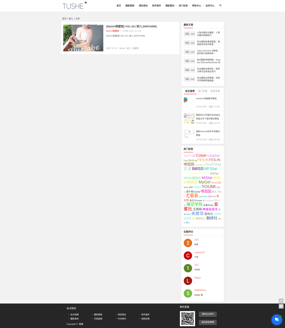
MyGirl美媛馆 (112, 31)
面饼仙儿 (201, 218)
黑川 (188, 223)
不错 (196, 257)
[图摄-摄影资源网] (78, 8)
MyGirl (122, 48)
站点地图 (74, 314)
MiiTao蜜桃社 (192, 178)
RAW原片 (122, 318)
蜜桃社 (208, 214)
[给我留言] (281, 306)
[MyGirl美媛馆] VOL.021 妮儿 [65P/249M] (131, 26)
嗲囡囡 (206, 191)
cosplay (213, 155)
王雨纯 (197, 209)
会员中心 (210, 5)
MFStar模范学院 (202, 170)
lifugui (197, 277)
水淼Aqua (208, 205)
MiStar (207, 178)
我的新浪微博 (208, 322)
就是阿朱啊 (203, 196)
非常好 (197, 269)
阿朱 (193, 219)
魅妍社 (211, 218)
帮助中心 (196, 5)
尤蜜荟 (191, 195)
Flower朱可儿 (200, 165)
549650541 (200, 290)
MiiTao (214, 173)
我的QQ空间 (208, 314)
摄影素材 (170, 5)
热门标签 (183, 5)
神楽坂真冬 (210, 209)
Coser (201, 155)
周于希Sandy (193, 191)
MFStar (210, 168)
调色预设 (143, 5)
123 (196, 265)
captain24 (199, 252)
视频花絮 (145, 318)
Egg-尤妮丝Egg (190, 160)
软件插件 (156, 5)
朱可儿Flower (196, 200)
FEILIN (203, 160)
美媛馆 (136, 48)
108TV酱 (189, 155)
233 (196, 240)
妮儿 (129, 48)
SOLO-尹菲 (188, 187)
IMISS (198, 168)
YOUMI (209, 186)
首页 (119, 5)
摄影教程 (129, 5)
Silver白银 (216, 182)
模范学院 (194, 204)
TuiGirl (197, 187)
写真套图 (98, 318)
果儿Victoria (208, 201)
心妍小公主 (212, 196)
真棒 (196, 244)
